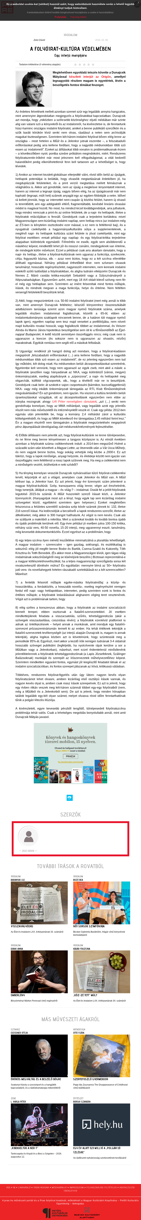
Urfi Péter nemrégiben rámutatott (74, 401)
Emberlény (18, 995)
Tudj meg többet (78, 17)
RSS (8, 1187)
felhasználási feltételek (101, 1187)
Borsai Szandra (82, 1101)
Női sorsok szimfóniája (88, 926)
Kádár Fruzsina (81, 948)
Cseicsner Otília (19, 1032)
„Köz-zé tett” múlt (85, 995)
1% (14, 1187)
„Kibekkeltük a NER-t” (24, 1148)
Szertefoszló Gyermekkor (90, 1079)
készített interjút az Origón (90, 76)
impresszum (77, 1187)
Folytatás (60, 16)
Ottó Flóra (78, 1032)
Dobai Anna (17, 948)
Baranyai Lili (18, 879)
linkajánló (24, 1187)
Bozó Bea (78, 879)
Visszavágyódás (22, 926)
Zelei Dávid (39, 40)
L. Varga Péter (18, 1101)
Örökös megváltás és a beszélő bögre (36, 1079)
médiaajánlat (59, 1187)
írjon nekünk (41, 1187)
